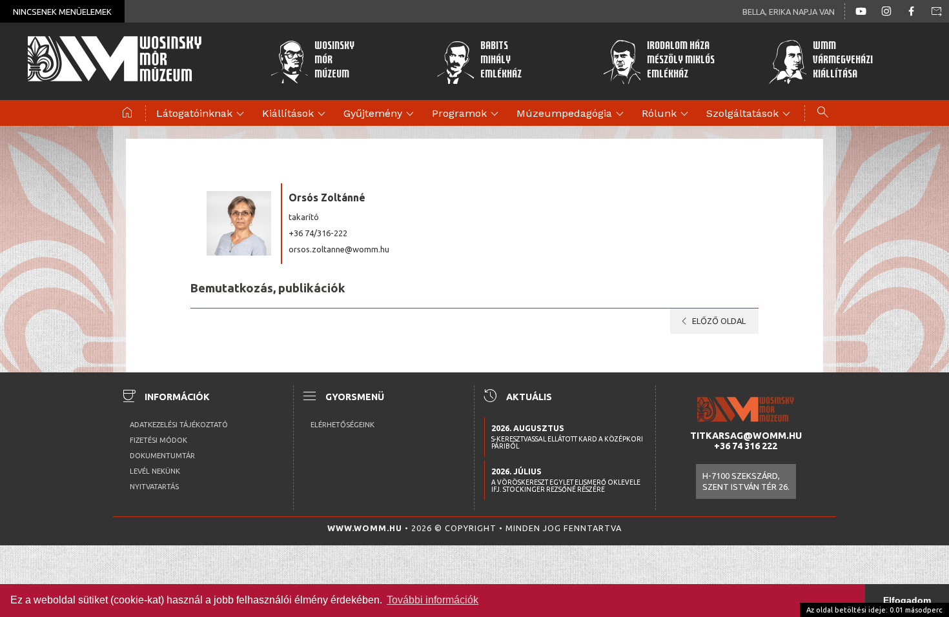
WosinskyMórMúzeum (334, 61)
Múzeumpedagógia (572, 114)
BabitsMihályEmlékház (501, 61)
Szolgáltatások (750, 114)
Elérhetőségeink (342, 425)
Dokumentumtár (162, 456)
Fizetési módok (158, 440)
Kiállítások (295, 114)
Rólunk (667, 114)
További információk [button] (432, 599)
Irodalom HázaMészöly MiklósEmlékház (681, 61)
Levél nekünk (155, 471)
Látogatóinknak (202, 114)
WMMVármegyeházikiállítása (843, 61)
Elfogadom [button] (907, 600)
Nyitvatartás (154, 487)
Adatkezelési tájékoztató (179, 425)
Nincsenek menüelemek (62, 11)
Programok (467, 114)
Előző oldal (711, 321)
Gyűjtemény (380, 114)
